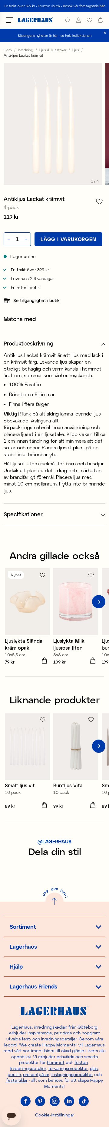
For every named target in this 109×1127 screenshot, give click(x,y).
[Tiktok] (84, 1101)
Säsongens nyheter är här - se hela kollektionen (54, 35)
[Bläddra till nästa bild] (98, 601)
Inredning (25, 50)
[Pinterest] (40, 1101)
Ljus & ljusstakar (52, 50)
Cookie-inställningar (54, 1114)
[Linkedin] (69, 1101)
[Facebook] (25, 1101)
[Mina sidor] (78, 20)
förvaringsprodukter (68, 1068)
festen (81, 1062)
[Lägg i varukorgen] (44, 660)
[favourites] (89, 20)
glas (94, 1068)
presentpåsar (36, 1074)
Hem (8, 50)
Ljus (75, 50)
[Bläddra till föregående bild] (10, 601)
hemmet (55, 1062)
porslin (14, 1074)
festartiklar (17, 1080)
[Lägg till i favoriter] (99, 201)
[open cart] (100, 20)
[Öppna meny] (9, 20)
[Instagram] (54, 1101)
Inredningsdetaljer (28, 1068)
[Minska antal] (8, 239)
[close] (105, 33)
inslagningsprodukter (72, 1074)
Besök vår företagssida (84, 6)
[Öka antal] (26, 239)
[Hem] (35, 20)
